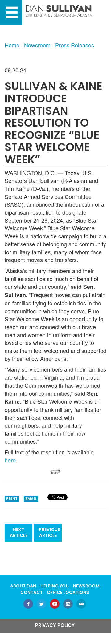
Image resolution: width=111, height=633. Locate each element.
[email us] (81, 604)
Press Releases (74, 45)
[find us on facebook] (28, 604)
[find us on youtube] (54, 604)
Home (12, 45)
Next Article (18, 532)
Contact (31, 592)
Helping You (54, 586)
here (10, 460)
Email (31, 498)
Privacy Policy (55, 625)
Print (12, 498)
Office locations (68, 592)
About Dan (23, 586)
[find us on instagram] (68, 604)
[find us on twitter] (41, 604)
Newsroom (37, 45)
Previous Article (49, 532)
